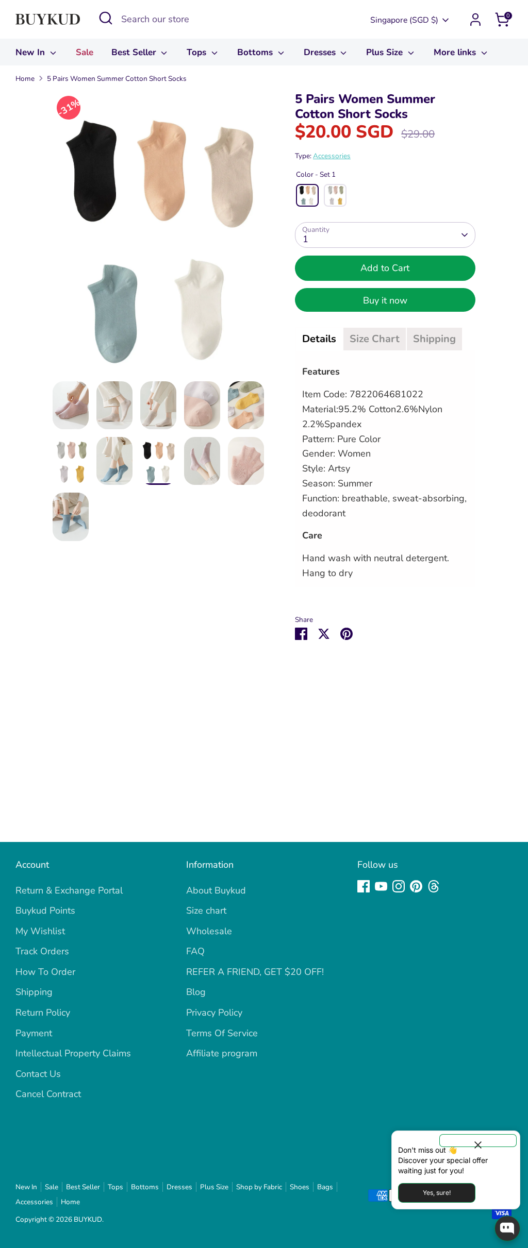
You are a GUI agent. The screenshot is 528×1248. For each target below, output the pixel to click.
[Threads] (433, 886)
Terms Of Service (222, 1033)
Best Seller (135, 52)
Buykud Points (45, 910)
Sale (84, 52)
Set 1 (307, 195)
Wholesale (209, 931)
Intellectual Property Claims (73, 1053)
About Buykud (216, 890)
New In (31, 52)
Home (25, 78)
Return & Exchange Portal (69, 890)
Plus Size (385, 52)
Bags (325, 1187)
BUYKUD (88, 1219)
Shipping (34, 992)
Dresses (321, 52)
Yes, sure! (437, 1192)
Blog (196, 992)
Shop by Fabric (259, 1187)
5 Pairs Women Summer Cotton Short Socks (117, 78)
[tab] (319, 339)
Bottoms (256, 52)
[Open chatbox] (507, 1228)
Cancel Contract (48, 1094)
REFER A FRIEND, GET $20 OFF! (255, 972)
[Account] (475, 19)
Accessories (332, 156)
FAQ (195, 951)
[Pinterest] (416, 886)
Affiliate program (221, 1053)
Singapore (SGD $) (404, 20)
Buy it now (385, 300)
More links (456, 52)
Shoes (299, 1187)
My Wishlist (40, 931)
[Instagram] (398, 886)
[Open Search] (105, 18)
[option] (158, 236)
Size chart (206, 910)
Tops (198, 52)
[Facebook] (363, 886)
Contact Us (38, 1074)
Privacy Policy (214, 1012)
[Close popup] (478, 1140)
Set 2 (335, 195)
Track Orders (42, 951)
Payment (33, 1033)
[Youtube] (381, 886)
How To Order (45, 972)
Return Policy (42, 1012)
